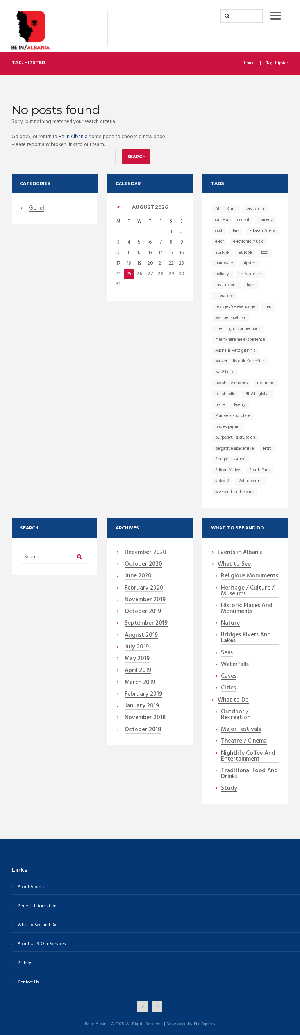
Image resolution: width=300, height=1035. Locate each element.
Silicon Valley (227, 470)
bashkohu (255, 208)
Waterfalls (235, 665)
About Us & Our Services (42, 944)
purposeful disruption (235, 437)
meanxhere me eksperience (240, 339)
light (251, 285)
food (264, 252)
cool (218, 230)
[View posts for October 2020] (118, 207)
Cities (228, 688)
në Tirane (265, 383)
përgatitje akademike (234, 448)
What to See (234, 564)
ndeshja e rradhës (231, 383)
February (144, 588)
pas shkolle (225, 393)
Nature (230, 623)
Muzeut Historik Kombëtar (239, 361)
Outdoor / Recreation (235, 715)
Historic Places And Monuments (246, 609)
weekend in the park (234, 491)
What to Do (233, 700)
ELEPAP (222, 252)
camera (221, 219)
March (140, 683)
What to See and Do (37, 924)
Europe (245, 252)
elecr (219, 241)
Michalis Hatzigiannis (235, 350)
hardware (224, 263)
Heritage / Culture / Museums (247, 591)
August (141, 635)
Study (229, 789)
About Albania (31, 887)
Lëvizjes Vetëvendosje (235, 306)
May (137, 659)
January (142, 706)
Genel (36, 208)
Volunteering (250, 481)
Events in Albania (240, 553)
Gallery (24, 963)
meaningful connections (237, 328)
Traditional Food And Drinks (249, 774)
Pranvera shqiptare (232, 415)
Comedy (266, 219)
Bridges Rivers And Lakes (246, 638)
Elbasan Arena (262, 230)
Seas (227, 653)
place (220, 404)
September (146, 623)
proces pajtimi (228, 426)
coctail (243, 219)
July (137, 647)
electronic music (248, 241)
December (145, 553)
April (138, 671)
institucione (226, 285)
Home (249, 63)
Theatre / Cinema (244, 741)
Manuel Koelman (230, 317)
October (143, 564)
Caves (228, 676)
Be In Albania (73, 137)
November (145, 600)
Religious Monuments (249, 576)
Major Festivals (241, 730)
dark (236, 230)
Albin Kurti (225, 208)
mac (268, 306)
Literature (224, 295)
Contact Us (28, 982)
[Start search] (226, 16)
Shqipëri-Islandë (230, 459)
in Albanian (250, 274)
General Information (37, 906)
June (138, 576)
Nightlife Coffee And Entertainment (248, 756)
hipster (248, 263)
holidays (222, 274)
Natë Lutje (224, 372)
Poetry (239, 404)
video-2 (222, 481)
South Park (259, 470)
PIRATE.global (257, 393)
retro (267, 448)
